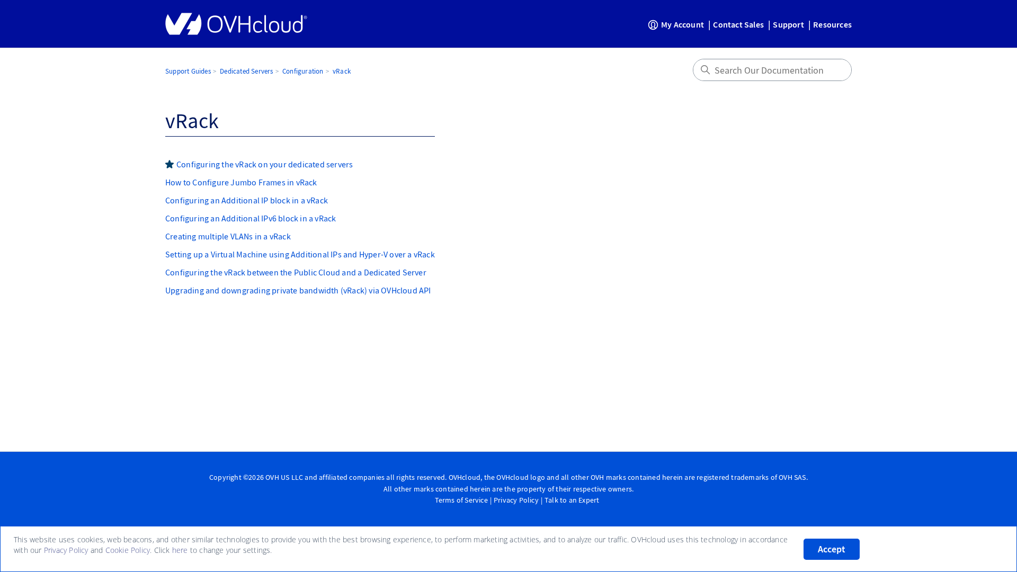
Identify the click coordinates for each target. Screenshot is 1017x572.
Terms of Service (461, 500)
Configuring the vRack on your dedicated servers (264, 164)
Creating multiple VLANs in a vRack (228, 236)
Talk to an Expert (572, 500)
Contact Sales (738, 24)
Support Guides (188, 71)
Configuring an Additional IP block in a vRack (246, 200)
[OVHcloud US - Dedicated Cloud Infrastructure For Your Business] (236, 24)
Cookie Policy (127, 550)
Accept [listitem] (831, 549)
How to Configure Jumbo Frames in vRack (241, 182)
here (180, 550)
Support (788, 24)
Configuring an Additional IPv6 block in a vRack (250, 218)
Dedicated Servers (246, 71)
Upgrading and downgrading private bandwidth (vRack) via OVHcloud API (298, 290)
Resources (832, 24)
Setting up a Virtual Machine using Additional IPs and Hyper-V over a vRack (300, 254)
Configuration (303, 71)
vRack (342, 71)
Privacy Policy (516, 500)
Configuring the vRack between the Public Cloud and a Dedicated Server (295, 272)
